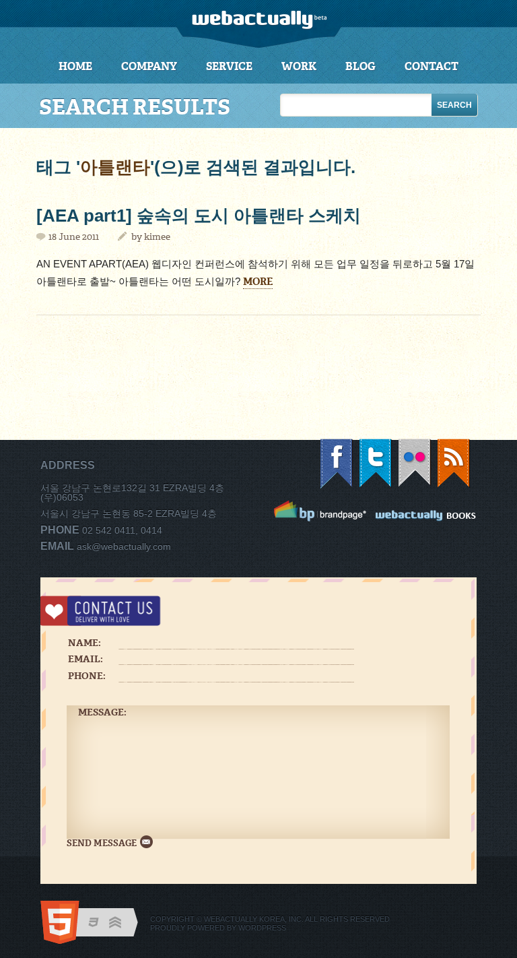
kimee (157, 236)
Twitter (376, 464)
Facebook (337, 464)
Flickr (415, 464)
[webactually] (258, 24)
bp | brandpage (320, 511)
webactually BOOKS (426, 513)
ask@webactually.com (124, 546)
